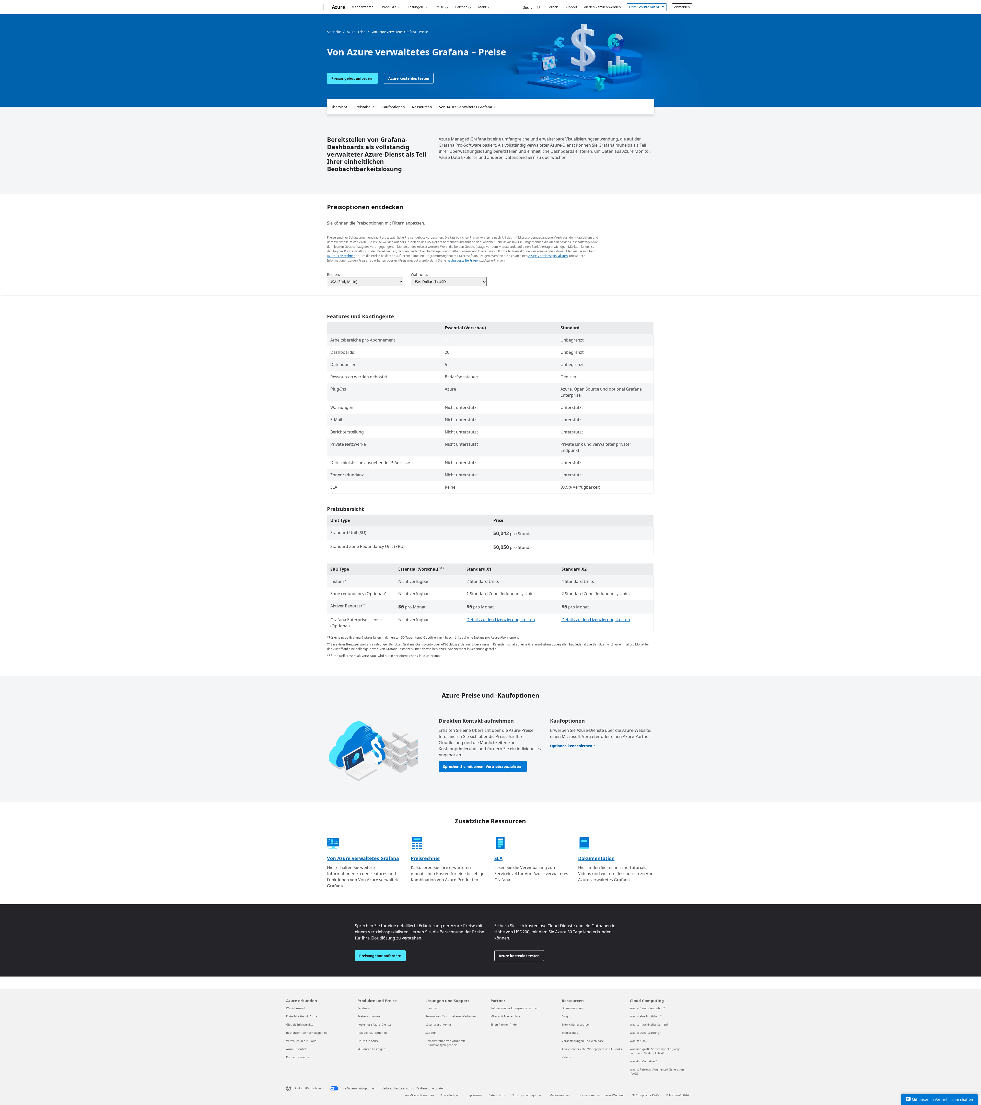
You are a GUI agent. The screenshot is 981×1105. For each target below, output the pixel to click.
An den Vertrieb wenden (602, 7)
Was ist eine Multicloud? (646, 1016)
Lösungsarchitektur (438, 1024)
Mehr (482, 7)
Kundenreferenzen (298, 1057)
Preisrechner (425, 858)
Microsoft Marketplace (505, 1016)
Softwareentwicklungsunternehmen (515, 1008)
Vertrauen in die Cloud (301, 1041)
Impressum (474, 1095)
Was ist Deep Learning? (645, 1033)
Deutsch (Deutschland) (308, 1088)
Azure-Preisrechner (341, 256)
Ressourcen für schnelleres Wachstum (450, 1016)
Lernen (552, 7)
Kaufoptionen (393, 106)
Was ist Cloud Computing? (647, 1008)
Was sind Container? (643, 1061)
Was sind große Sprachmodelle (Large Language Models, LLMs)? (655, 1051)
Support (571, 7)
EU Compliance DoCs (645, 1095)
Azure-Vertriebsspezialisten (548, 256)
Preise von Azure (368, 1016)
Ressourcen (422, 106)
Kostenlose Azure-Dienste (374, 1024)
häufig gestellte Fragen (463, 260)
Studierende (570, 1033)
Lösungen (415, 7)
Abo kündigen (450, 1095)
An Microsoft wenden (419, 1095)
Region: (333, 274)
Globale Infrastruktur (300, 1024)
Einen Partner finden (504, 1024)
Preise (439, 7)
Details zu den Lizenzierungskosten (500, 619)
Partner (461, 7)
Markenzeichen (560, 1095)
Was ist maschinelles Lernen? (649, 1024)
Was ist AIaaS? (639, 1041)
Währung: (419, 274)
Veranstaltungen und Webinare (583, 1041)
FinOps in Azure (368, 1041)
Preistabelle (364, 106)
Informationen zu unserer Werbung (601, 1095)
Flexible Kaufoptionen (372, 1033)
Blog (565, 1016)
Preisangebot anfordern (352, 78)
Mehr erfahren (362, 7)
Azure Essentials (296, 1049)
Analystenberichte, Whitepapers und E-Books (592, 1049)
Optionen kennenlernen (571, 745)
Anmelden (682, 7)
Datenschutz (496, 1095)
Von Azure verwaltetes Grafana (465, 106)
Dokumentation (596, 858)
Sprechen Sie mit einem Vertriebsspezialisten (482, 766)
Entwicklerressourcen (576, 1024)
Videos (566, 1057)
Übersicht (339, 106)
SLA (498, 858)
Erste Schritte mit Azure (646, 7)
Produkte (389, 7)
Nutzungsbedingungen (527, 1095)
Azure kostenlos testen (408, 78)
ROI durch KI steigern (372, 1049)
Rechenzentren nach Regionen (306, 1033)
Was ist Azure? (295, 1008)
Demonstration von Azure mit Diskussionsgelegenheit (445, 1043)
